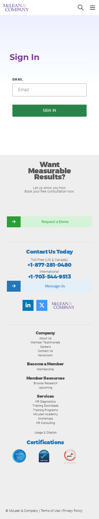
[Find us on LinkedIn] (28, 305)
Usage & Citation (45, 432)
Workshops (45, 418)
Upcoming (45, 387)
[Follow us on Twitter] (41, 305)
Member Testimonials (45, 342)
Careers (45, 347)
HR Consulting (45, 423)
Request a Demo (55, 221)
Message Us (55, 286)
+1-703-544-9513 (49, 276)
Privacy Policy (72, 511)
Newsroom (45, 355)
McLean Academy (45, 414)
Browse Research (45, 383)
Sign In (49, 110)
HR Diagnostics (45, 401)
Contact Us (45, 351)
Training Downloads (45, 406)
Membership (45, 369)
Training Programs (45, 410)
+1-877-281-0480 (49, 265)
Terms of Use (50, 511)
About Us (45, 338)
